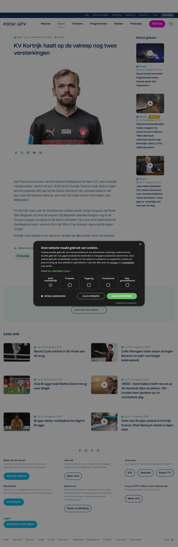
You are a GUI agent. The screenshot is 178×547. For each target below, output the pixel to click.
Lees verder (46, 266)
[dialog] (89, 273)
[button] (89, 271)
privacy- (114, 262)
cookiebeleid (128, 262)
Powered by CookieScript (126, 303)
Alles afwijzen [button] (91, 296)
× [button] (140, 244)
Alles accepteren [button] (122, 296)
